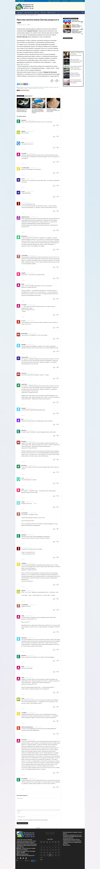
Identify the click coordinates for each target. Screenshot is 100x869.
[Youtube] (23, 1)
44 (29, 24)
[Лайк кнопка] (52, 80)
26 (47, 855)
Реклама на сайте (66, 845)
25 (44, 855)
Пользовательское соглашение (69, 839)
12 (47, 849)
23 (58, 852)
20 (50, 852)
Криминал (22, 90)
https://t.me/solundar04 (39, 88)
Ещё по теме (20, 95)
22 (55, 852)
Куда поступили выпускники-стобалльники (77, 21)
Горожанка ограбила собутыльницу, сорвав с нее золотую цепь (53, 110)
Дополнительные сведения (23, 854)
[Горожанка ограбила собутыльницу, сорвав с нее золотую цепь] (53, 103)
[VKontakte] (21, 1)
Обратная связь (52, 12)
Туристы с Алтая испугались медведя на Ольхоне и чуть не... (77, 26)
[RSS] (17, 1)
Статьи (37, 12)
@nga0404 (23, 852)
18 (44, 852)
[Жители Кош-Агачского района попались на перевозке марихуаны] (23, 103)
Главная (21, 12)
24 (41, 855)
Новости (18, 107)
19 (47, 852)
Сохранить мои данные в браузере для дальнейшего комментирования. (33, 819)
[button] (82, 12)
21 (52, 852)
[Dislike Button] (56, 80)
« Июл (41, 859)
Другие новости (28, 95)
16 (58, 849)
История (44, 12)
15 (55, 849)
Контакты (74, 840)
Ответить (23, 127)
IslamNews (26, 64)
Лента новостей (29, 12)
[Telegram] (19, 1)
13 (50, 849)
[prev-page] (58, 96)
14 (52, 849)
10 (41, 849)
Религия (27, 90)
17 (41, 852)
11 (44, 849)
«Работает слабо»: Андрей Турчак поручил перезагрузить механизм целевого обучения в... (77, 31)
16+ (58, 12)
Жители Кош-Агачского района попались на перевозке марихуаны (22, 110)
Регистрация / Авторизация (76, 1)
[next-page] (59, 96)
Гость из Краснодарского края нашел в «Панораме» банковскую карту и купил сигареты (38, 111)
